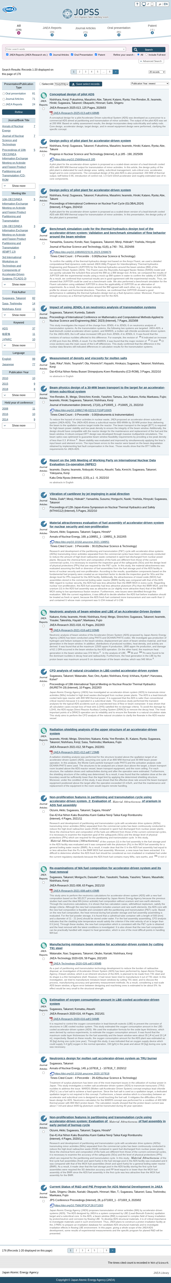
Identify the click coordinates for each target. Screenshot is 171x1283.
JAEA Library (161, 1272)
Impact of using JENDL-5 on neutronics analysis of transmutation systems (103, 307)
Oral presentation (118, 29)
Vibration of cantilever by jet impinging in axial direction (90, 494)
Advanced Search (152, 61)
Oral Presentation (83, 55)
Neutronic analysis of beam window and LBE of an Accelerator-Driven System (105, 611)
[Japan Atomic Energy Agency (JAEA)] (9, 10)
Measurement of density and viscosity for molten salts (88, 358)
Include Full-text (157, 55)
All (19, 27)
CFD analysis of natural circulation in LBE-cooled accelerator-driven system (104, 670)
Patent (152, 27)
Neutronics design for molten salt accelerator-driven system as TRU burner (103, 1058)
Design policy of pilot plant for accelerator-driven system (90, 140)
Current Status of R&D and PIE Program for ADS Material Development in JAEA (106, 1186)
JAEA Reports (52, 29)
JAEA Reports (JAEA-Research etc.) (29, 55)
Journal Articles (85, 30)
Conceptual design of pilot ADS (72, 94)
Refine (19, 112)
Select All (48, 84)
